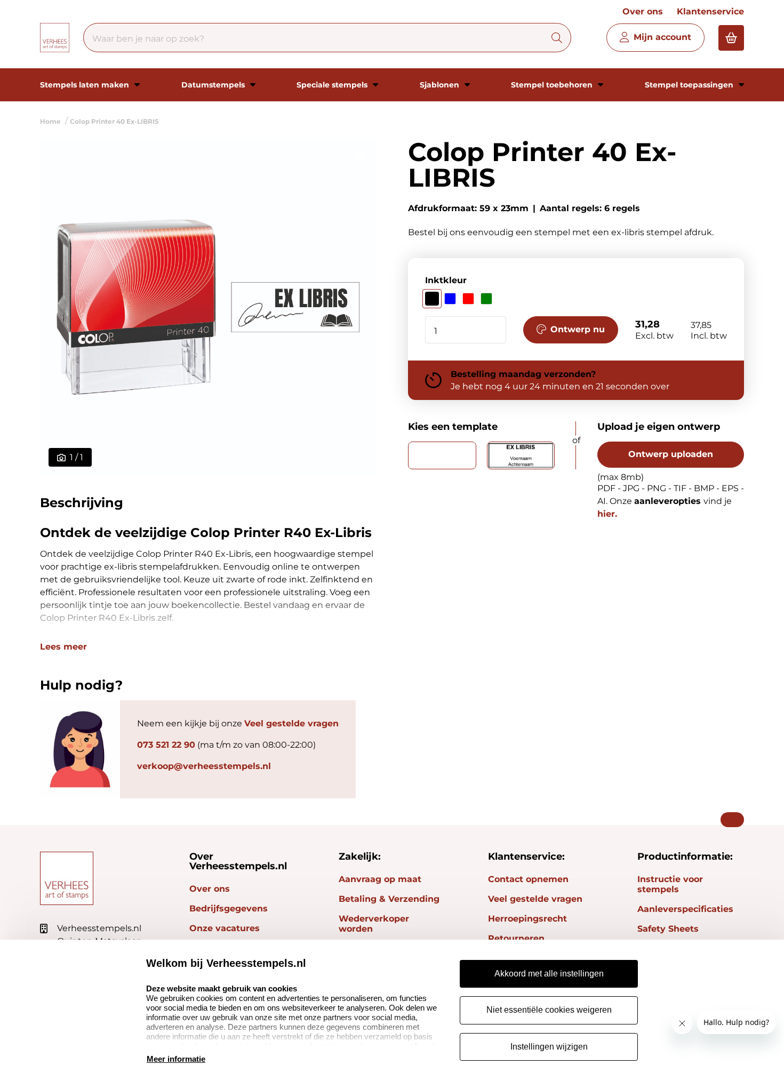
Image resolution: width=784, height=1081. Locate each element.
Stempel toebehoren (553, 85)
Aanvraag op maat (380, 879)
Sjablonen (440, 85)
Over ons (642, 11)
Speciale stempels (333, 85)
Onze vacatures (224, 928)
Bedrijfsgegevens (228, 908)
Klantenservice (710, 11)
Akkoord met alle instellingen (549, 973)
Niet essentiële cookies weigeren (549, 1009)
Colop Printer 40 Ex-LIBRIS (114, 121)
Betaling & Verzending (389, 899)
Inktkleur (446, 280)
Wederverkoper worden (374, 924)
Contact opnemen (528, 879)
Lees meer (63, 647)
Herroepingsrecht (527, 919)
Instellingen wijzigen (549, 1046)
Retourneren (516, 938)
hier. (607, 514)
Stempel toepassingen (690, 85)
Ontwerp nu (577, 329)
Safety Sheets (668, 929)
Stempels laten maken (85, 85)
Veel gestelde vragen (291, 723)
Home (50, 121)
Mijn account (662, 37)
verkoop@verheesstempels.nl (204, 766)
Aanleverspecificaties (685, 909)
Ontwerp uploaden (670, 454)
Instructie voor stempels (670, 884)
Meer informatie (176, 1058)
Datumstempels (214, 85)
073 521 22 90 (166, 745)
